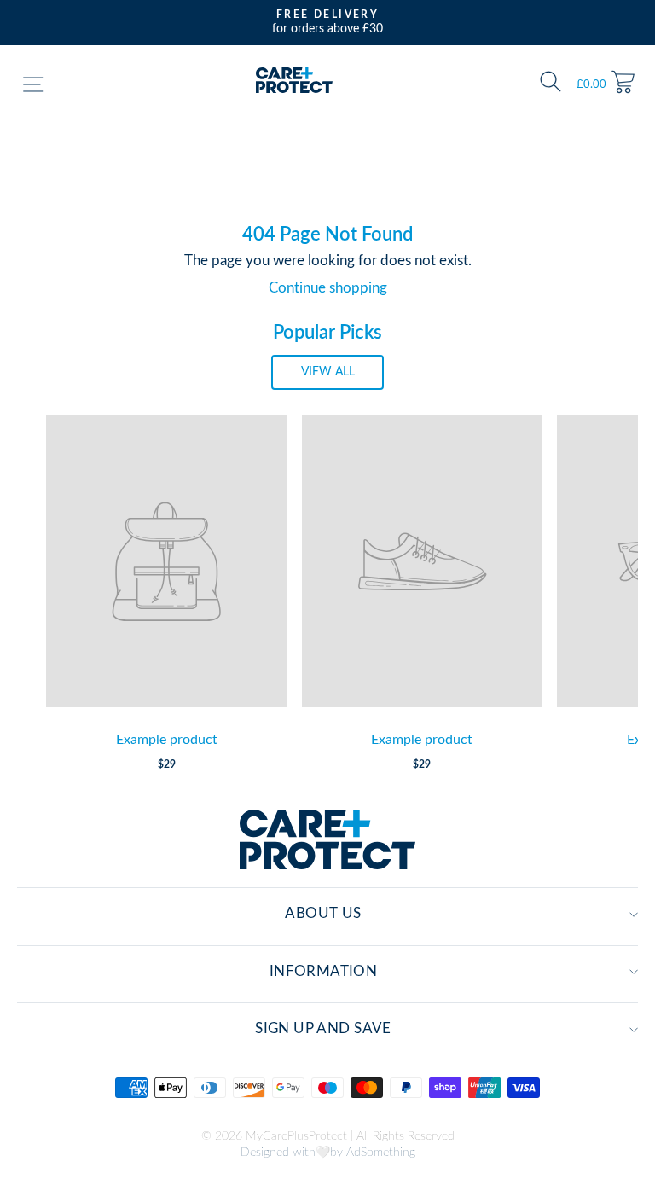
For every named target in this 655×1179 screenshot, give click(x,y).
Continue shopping (328, 288)
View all (328, 371)
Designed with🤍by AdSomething (328, 1153)
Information (324, 972)
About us (323, 914)
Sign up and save (323, 1029)
